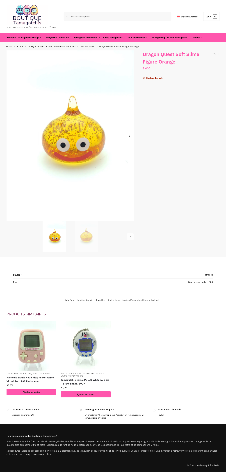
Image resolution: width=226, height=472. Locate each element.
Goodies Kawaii (87, 46)
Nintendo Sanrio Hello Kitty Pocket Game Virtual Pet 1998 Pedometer (30, 379)
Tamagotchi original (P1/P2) (75, 374)
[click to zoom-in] (70, 135)
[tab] (113, 263)
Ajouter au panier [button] (31, 392)
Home (9, 46)
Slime (145, 300)
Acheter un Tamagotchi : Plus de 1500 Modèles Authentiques (46, 46)
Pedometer (135, 300)
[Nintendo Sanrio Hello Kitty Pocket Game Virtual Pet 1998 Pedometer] (31, 346)
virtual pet (154, 300)
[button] (211, 16)
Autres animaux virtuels (19, 374)
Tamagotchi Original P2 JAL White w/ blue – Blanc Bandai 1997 (85, 381)
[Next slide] (129, 135)
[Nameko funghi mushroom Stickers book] (214, 53)
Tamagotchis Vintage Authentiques (82, 375)
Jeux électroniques (42, 374)
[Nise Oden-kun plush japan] (217, 53)
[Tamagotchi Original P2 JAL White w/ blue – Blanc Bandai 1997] (86, 346)
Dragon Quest (114, 300)
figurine (125, 300)
